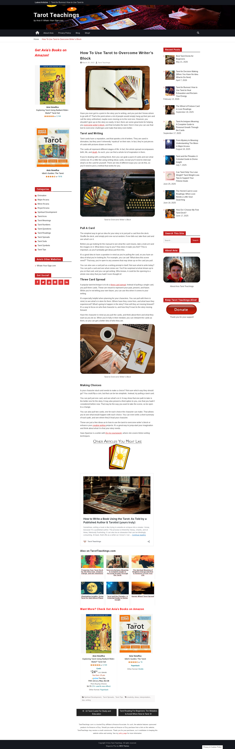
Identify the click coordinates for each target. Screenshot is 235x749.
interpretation (145, 697)
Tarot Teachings (56, 15)
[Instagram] (60, 282)
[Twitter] (43, 282)
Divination (42, 195)
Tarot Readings (44, 233)
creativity (130, 697)
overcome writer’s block (94, 125)
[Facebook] (37, 282)
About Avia (48, 33)
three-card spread (118, 285)
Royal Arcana (43, 208)
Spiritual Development (92, 697)
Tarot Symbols (44, 245)
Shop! (87, 33)
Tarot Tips (119, 697)
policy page (123, 733)
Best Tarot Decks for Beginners (64, 2)
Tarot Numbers (44, 225)
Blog (78, 33)
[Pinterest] (55, 282)
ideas (137, 697)
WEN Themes (124, 746)
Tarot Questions (44, 229)
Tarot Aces (42, 216)
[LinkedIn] (66, 282)
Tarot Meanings (44, 220)
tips (83, 700)
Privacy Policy (64, 33)
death (94, 152)
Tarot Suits (42, 241)
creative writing (99, 425)
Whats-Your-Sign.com (46, 266)
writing (88, 700)
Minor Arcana (43, 204)
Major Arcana (43, 200)
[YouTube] (49, 282)
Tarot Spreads (108, 697)
